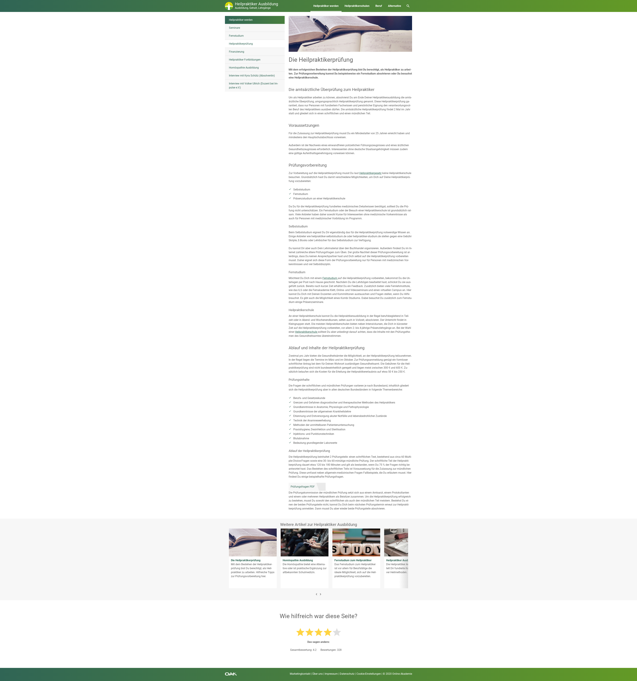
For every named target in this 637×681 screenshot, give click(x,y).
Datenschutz (347, 673)
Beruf (378, 5)
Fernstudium (236, 35)
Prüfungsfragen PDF (303, 486)
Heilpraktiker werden (326, 5)
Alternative (394, 5)
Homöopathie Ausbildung (244, 67)
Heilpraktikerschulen (357, 5)
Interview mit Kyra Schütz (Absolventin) (252, 75)
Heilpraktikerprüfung (241, 43)
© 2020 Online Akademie (397, 673)
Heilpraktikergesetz (370, 173)
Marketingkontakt (300, 673)
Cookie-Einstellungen (368, 673)
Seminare (234, 27)
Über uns (317, 673)
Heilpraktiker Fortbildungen (244, 59)
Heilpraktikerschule (306, 331)
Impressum (331, 673)
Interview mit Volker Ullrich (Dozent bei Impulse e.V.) (253, 85)
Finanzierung (236, 51)
